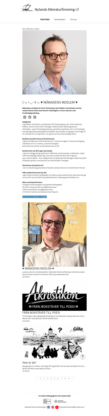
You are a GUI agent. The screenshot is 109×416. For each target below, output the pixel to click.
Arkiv (24, 29)
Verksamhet (59, 19)
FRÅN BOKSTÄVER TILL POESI (41, 313)
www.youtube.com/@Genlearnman (43, 187)
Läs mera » (26, 277)
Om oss (73, 19)
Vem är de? (29, 363)
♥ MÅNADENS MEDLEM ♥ (38, 268)
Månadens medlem (32, 29)
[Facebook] (24, 117)
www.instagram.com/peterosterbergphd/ (46, 184)
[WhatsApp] (34, 117)
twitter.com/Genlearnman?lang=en (44, 192)
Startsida (44, 19)
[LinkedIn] (29, 117)
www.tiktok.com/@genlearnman (40, 189)
